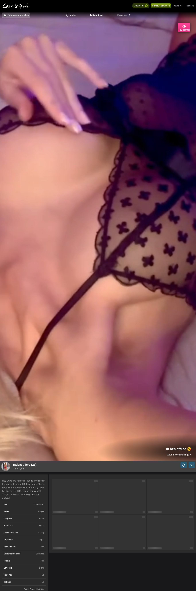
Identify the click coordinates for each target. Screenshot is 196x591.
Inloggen (190, 6)
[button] (178, 5)
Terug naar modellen (18, 15)
